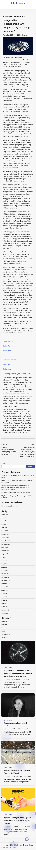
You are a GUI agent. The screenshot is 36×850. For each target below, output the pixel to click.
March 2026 (4, 531)
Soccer (22, 425)
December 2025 (5, 541)
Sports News (12, 430)
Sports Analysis (22, 428)
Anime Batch (7, 350)
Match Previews (14, 423)
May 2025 (4, 564)
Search (3, 463)
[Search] (33, 5)
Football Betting (8, 416)
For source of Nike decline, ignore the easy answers (15, 492)
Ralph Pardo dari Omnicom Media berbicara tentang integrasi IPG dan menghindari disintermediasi (18, 673)
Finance (3, 628)
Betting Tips (22, 409)
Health (3, 631)
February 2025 (5, 573)
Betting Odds (13, 409)
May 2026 (4, 524)
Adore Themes (12, 847)
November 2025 (5, 544)
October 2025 (5, 547)
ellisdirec (24, 35)
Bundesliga (7, 411)
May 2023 (4, 600)
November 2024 (5, 583)
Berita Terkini (7, 364)
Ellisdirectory (18, 3)
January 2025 (5, 577)
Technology (4, 637)
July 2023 (4, 593)
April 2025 (4, 567)
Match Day (21, 421)
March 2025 (4, 570)
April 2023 (4, 603)
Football (14, 414)
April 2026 (4, 527)
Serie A (17, 425)
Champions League (18, 411)
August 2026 (4, 514)
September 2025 (6, 550)
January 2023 (5, 613)
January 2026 (5, 537)
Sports (13, 428)
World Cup (23, 432)
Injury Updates (27, 418)
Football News (19, 416)
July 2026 (4, 517)
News (5, 355)
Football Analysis (23, 414)
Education (13, 406)
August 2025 (4, 554)
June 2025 (4, 560)
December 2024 (5, 580)
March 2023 (4, 606)
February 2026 (5, 534)
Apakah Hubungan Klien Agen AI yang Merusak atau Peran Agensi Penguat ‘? (17, 820)
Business (4, 621)
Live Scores (13, 421)
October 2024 (5, 587)
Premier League (8, 425)
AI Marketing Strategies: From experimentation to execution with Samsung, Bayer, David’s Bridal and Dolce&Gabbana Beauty (15, 487)
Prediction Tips (26, 423)
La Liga (5, 421)
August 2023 (4, 590)
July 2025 (4, 557)
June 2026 (4, 521)
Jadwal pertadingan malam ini (16, 373)
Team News (15, 432)
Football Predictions (14, 418)
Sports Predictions (24, 430)
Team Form (7, 432)
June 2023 (4, 597)
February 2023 (5, 610)
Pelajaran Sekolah (9, 360)
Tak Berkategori (5, 634)
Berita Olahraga (8, 341)
